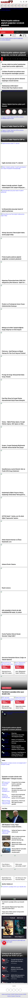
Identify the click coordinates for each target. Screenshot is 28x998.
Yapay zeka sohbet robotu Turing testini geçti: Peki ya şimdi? (13, 912)
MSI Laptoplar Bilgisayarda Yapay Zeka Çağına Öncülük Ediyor (13, 907)
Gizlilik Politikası (14, 994)
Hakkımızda (4, 994)
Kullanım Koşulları (11, 996)
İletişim (9, 994)
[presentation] (3, 928)
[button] (1, 28)
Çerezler (21, 994)
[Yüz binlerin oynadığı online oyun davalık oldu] (14, 893)
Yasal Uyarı (18, 996)
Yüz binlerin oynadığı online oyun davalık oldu (13, 902)
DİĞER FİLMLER (20, 917)
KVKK (24, 994)
